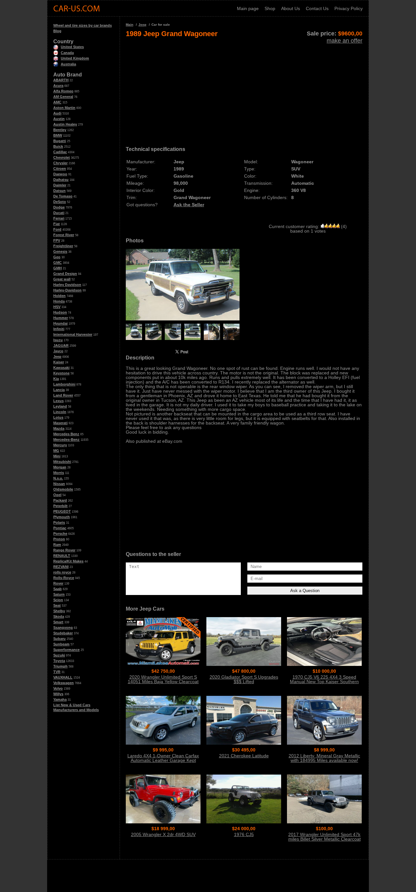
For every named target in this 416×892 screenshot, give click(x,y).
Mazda (58, 428)
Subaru (59, 639)
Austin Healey (65, 124)
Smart (58, 622)
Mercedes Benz (66, 434)
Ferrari (58, 218)
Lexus (58, 401)
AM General (63, 97)
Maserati (60, 423)
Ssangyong (63, 627)
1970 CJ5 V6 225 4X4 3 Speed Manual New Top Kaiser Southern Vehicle (324, 681)
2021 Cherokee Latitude (244, 755)
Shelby (59, 611)
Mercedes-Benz (66, 439)
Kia (56, 379)
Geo (56, 257)
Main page (248, 8)
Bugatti (59, 141)
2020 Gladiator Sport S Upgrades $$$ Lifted (244, 679)
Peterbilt (60, 506)
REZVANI (61, 567)
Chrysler (60, 163)
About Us (290, 8)
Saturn (59, 594)
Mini (56, 456)
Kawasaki (61, 368)
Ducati (58, 213)
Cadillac (60, 152)
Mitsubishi (62, 462)
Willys (58, 694)
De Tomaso (62, 196)
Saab (57, 589)
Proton (59, 539)
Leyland (60, 406)
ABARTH (61, 80)
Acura (58, 86)
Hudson (60, 312)
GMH (57, 268)
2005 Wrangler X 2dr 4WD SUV (163, 834)
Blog (57, 31)
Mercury (60, 445)
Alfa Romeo (63, 91)
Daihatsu (61, 180)
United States (72, 47)
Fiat (56, 224)
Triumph (60, 666)
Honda (59, 301)
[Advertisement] (244, 89)
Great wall (62, 279)
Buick (58, 146)
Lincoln (59, 412)
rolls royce (62, 572)
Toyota (59, 661)
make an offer (344, 40)
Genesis (60, 251)
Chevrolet (61, 157)
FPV (56, 240)
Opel (57, 495)
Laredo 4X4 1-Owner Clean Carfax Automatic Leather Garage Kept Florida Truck (163, 760)
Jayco (58, 351)
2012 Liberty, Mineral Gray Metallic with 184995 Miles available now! (324, 758)
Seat (57, 605)
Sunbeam (61, 644)
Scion (58, 600)
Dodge (59, 207)
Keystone (61, 373)
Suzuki (59, 655)
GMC (57, 262)
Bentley (59, 130)
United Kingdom (75, 58)
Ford (57, 229)
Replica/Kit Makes (68, 561)
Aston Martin (64, 108)
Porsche (60, 533)
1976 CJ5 (244, 834)
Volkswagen (63, 683)
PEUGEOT (62, 511)
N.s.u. (58, 478)
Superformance (66, 650)
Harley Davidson (67, 285)
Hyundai (60, 323)
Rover (58, 583)
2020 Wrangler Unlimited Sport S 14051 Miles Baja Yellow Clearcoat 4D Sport (163, 681)
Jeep (57, 356)
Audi (57, 113)
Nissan (59, 484)
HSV (56, 307)
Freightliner (63, 246)
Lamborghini (64, 384)
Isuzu (58, 340)
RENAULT (61, 556)
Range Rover (64, 550)
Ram (57, 545)
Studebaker (63, 633)
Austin (59, 119)
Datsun (59, 191)
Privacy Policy (348, 8)
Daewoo (60, 174)
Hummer (60, 318)
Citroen (59, 168)
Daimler (59, 185)
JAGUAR (61, 345)
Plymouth (61, 517)
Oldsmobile (63, 489)
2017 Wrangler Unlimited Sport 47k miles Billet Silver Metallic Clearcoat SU (324, 839)
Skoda (58, 616)
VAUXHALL (62, 677)
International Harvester (72, 334)
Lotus (58, 417)
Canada (67, 53)
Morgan (59, 467)
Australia (68, 64)
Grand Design (65, 274)
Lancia (59, 390)
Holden (59, 296)
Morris (58, 473)
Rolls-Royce (63, 578)
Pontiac (59, 528)
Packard (60, 500)
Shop (270, 8)
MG (56, 451)
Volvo (58, 688)
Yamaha (60, 699)
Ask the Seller (189, 204)
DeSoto (59, 202)
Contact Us (317, 8)
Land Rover (63, 395)
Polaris (59, 522)
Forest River (63, 235)
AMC (57, 102)
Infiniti (58, 329)
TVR (56, 672)
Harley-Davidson (67, 290)
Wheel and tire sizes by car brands (82, 25)
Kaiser (58, 362)
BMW (57, 135)
